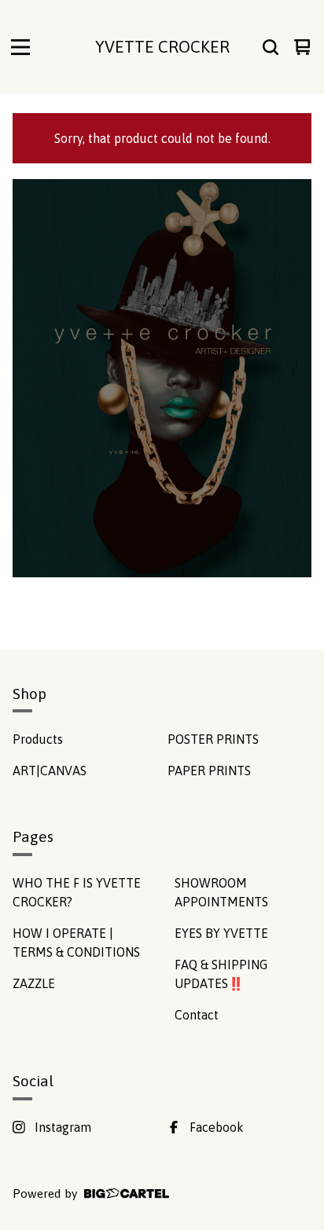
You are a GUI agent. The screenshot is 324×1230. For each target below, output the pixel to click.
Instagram (63, 1127)
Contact (197, 1015)
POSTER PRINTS (213, 739)
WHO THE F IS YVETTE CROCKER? (77, 892)
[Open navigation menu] (20, 47)
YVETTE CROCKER (162, 47)
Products (38, 739)
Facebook (217, 1127)
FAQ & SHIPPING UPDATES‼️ (221, 973)
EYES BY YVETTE (221, 933)
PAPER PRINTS (209, 770)
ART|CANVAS (50, 770)
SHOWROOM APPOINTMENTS (221, 892)
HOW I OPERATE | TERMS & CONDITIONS (76, 942)
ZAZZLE (34, 983)
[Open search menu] (270, 47)
